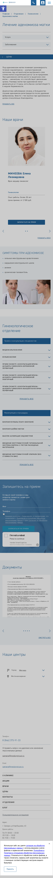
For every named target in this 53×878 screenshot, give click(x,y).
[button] (3, 8)
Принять (10, 869)
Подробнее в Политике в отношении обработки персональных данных (24, 853)
